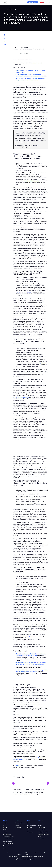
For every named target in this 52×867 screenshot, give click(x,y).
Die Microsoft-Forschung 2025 (21, 397)
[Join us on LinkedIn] (26, 852)
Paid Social (5, 827)
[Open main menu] (48, 2)
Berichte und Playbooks (42, 829)
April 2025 (18, 292)
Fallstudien (40, 825)
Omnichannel (5, 829)
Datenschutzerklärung (13, 856)
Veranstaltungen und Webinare (43, 834)
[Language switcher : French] (46, 2)
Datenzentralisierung (7, 834)
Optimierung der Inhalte (7, 841)
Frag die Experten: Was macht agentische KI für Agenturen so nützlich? (41, 792)
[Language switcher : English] (43, 2)
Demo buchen (32, 2)
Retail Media (5, 822)
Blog (38, 822)
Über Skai (28, 822)
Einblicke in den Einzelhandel (8, 838)
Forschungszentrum (41, 827)
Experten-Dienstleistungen (20, 822)
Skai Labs (17, 825)
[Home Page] (5, 2)
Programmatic (42, 363)
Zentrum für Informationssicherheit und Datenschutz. (26, 859)
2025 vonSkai (29, 503)
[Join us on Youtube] (45, 852)
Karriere (28, 829)
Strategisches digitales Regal (8, 836)
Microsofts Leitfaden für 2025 (31, 181)
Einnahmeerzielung (6, 845)
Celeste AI (29, 292)
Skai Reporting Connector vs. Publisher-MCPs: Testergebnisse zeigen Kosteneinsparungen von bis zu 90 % (19, 792)
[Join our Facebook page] (7, 852)
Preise (4, 848)
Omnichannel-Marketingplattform (25, 636)
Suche (4, 825)
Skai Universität (18, 827)
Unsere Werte (29, 827)
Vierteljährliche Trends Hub (43, 832)
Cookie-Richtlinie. (21, 856)
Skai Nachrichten (30, 832)
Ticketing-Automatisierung (8, 843)
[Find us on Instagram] (35, 852)
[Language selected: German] (43, 2)
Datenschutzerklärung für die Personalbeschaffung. (33, 856)
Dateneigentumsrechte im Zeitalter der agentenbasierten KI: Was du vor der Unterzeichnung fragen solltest (30, 792)
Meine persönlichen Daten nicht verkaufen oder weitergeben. (26, 858)
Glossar (39, 836)
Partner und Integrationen (31, 825)
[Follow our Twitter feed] (17, 852)
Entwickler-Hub (40, 838)
